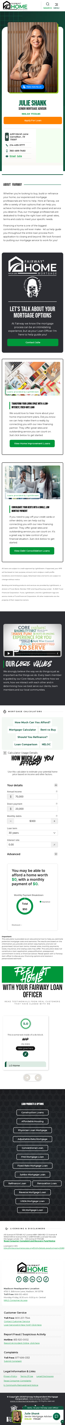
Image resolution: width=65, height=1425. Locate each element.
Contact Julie (33, 342)
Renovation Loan (47, 1183)
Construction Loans (32, 1112)
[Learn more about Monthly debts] (56, 816)
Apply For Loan (32, 120)
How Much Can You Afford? (32, 722)
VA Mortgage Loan (32, 1210)
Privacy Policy (10, 1376)
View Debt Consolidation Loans (32, 550)
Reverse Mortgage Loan (32, 1192)
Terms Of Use (26, 1376)
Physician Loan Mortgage (32, 1130)
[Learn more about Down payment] (56, 804)
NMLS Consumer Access (15, 1300)
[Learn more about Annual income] (56, 791)
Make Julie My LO (34, 87)
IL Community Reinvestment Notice (21, 1385)
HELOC (46, 744)
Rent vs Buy (48, 729)
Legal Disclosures (45, 1376)
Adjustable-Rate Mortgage (32, 1139)
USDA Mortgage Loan (32, 1201)
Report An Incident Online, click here (22, 1343)
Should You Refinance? (32, 737)
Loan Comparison (26, 744)
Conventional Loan (32, 1148)
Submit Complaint (13, 1361)
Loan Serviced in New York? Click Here (23, 1325)
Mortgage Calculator (22, 729)
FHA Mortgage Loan (32, 1156)
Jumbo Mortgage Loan (32, 1174)
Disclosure (16, 925)
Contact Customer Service (17, 1321)
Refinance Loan (17, 1183)
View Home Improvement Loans (32, 443)
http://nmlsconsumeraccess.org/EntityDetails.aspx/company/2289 (34, 1248)
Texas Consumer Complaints (17, 1381)
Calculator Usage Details (22, 752)
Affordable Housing (32, 1121)
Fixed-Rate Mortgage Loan (33, 1165)
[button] (56, 5)
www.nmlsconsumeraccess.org (23, 1401)
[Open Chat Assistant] (56, 1416)
